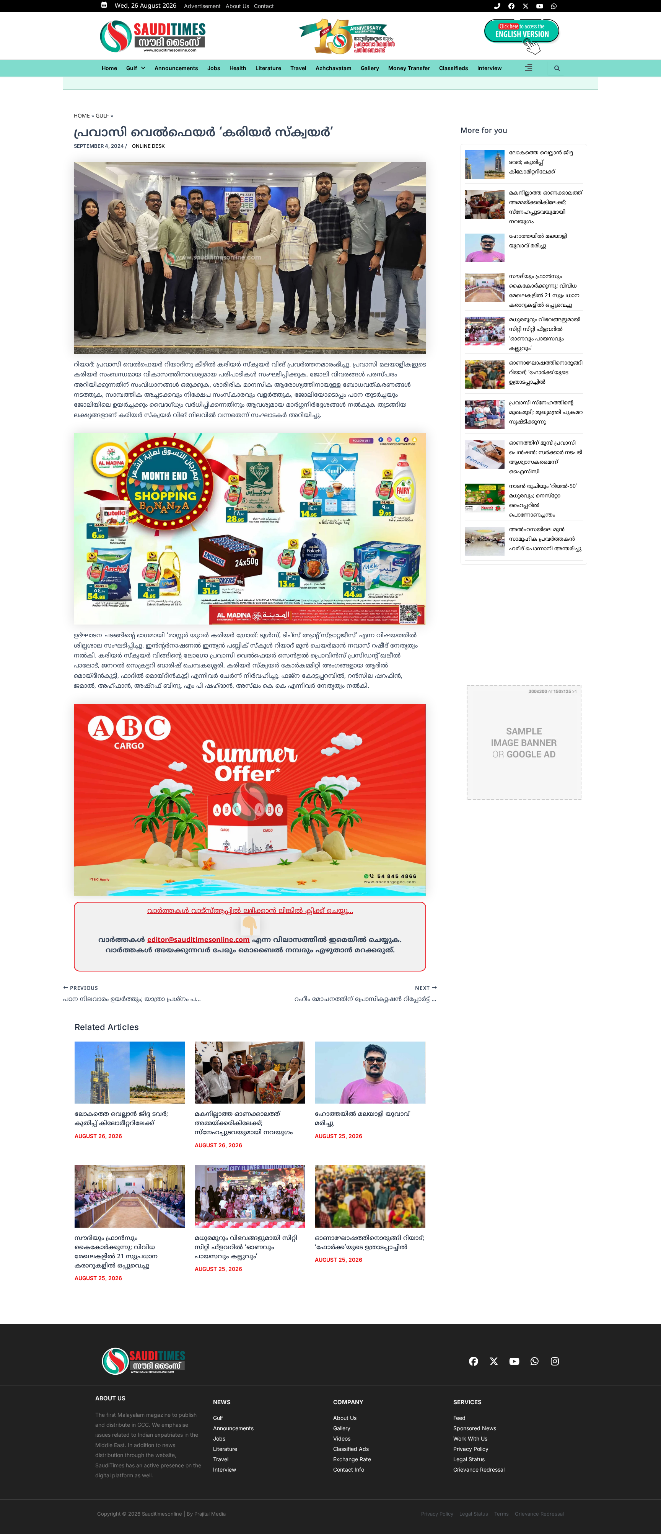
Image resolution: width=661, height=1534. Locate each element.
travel (298, 68)
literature (268, 68)
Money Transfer (409, 68)
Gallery (370, 68)
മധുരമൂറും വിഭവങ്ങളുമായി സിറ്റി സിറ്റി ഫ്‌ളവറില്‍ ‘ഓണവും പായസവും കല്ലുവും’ (246, 1248)
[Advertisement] (524, 625)
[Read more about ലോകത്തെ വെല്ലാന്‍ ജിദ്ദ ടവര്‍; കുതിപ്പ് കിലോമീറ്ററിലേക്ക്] (130, 1073)
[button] (136, 68)
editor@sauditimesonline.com (198, 940)
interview (489, 68)
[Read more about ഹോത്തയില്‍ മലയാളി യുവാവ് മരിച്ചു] (370, 1073)
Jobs (213, 68)
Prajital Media (210, 1514)
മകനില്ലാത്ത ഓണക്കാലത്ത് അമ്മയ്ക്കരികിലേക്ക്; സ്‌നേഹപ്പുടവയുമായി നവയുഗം (244, 1123)
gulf (131, 68)
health (238, 68)
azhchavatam (334, 68)
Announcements (176, 68)
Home (109, 68)
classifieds (453, 68)
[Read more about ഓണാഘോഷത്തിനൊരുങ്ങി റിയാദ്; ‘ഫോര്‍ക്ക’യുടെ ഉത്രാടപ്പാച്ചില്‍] (370, 1196)
